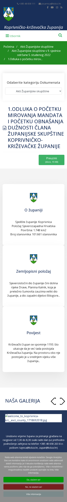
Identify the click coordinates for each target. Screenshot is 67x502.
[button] (62, 401)
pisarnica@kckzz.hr (51, 3)
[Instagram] (57, 7)
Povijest (34, 332)
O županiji (34, 209)
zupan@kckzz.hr (48, 447)
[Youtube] (52, 7)
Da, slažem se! (33, 479)
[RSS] (61, 7)
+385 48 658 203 (49, 443)
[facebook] (47, 7)
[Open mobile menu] (13, 35)
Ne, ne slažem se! (33, 486)
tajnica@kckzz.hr (28, 447)
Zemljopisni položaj (33, 271)
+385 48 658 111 (27, 3)
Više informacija (33, 494)
